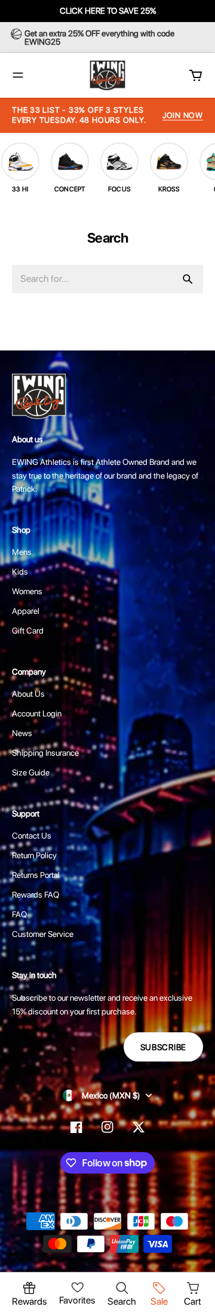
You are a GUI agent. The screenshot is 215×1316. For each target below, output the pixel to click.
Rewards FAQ (35, 894)
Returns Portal (36, 875)
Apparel (25, 611)
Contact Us (31, 835)
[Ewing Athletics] (107, 75)
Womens (27, 591)
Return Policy (34, 855)
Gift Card (28, 630)
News (22, 733)
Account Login (37, 713)
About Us (28, 694)
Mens (22, 552)
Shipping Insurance (45, 753)
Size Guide (31, 772)
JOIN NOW (182, 115)
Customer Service (42, 934)
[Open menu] (18, 75)
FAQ (19, 914)
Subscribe (163, 1047)
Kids (20, 571)
